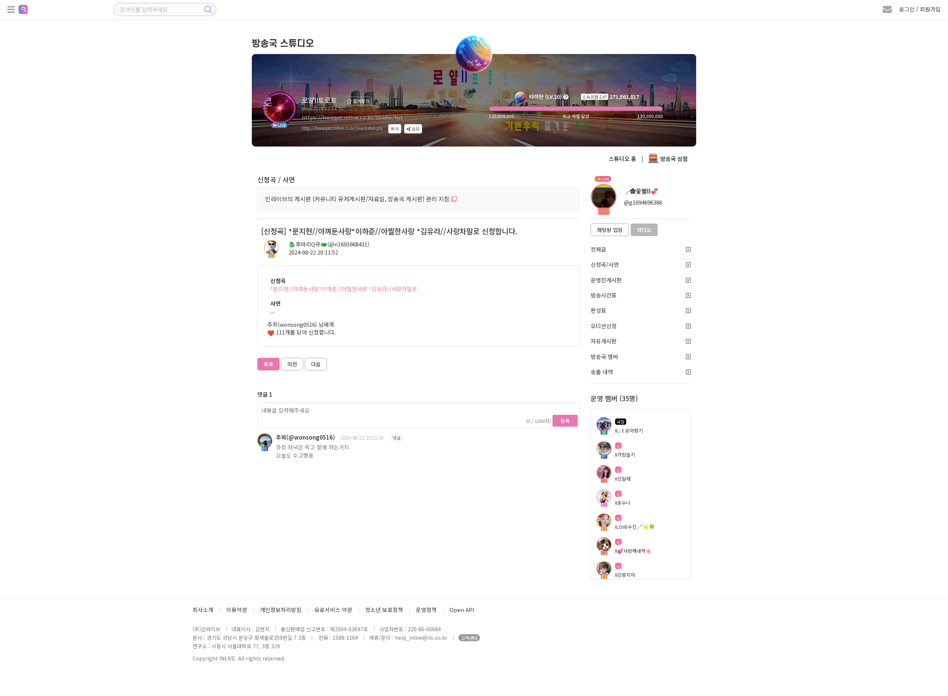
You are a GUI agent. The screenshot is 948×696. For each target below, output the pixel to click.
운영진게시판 (606, 280)
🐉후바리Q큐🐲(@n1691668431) (328, 244)
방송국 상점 (673, 158)
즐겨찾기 (360, 101)
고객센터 (469, 638)
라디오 (644, 229)
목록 (268, 364)
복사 (395, 128)
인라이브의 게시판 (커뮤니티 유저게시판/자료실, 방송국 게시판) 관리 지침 (358, 198)
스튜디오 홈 (622, 158)
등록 (565, 420)
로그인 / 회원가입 (920, 9)
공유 (415, 128)
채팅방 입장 (609, 229)
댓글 (397, 437)
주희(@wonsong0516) (305, 437)
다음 (316, 364)
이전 (292, 364)
